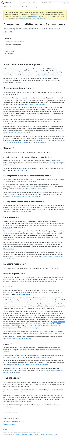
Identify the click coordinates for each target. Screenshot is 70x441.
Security (7, 148)
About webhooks (26, 392)
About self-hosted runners (22, 294)
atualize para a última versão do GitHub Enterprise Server (38, 16)
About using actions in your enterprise (32, 104)
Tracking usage (11, 378)
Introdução (35, 7)
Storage (6, 344)
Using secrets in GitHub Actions (36, 189)
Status (31, 434)
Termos (18, 434)
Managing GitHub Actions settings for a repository (36, 119)
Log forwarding (42, 142)
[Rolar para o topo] (66, 437)
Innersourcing (22, 170)
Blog (55, 434)
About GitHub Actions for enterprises (21, 64)
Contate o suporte (10, 424)
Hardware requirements (13, 274)
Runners (6, 287)
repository (18, 401)
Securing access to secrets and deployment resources (26, 176)
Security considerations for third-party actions (22, 202)
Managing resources (13, 264)
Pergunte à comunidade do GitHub (15, 421)
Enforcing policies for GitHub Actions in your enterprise (21, 328)
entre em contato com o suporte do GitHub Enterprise (31, 18)
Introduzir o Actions (45, 7)
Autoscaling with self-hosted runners (52, 333)
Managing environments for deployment (27, 196)
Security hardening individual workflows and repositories (27, 157)
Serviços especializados (46, 434)
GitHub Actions (26, 7)
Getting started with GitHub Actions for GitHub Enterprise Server (35, 281)
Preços (36, 434)
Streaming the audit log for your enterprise (20, 142)
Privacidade (25, 434)
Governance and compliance (17, 88)
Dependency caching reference (43, 357)
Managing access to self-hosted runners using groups (28, 324)
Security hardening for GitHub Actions (18, 211)
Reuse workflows (8, 249)
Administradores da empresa (12, 7)
